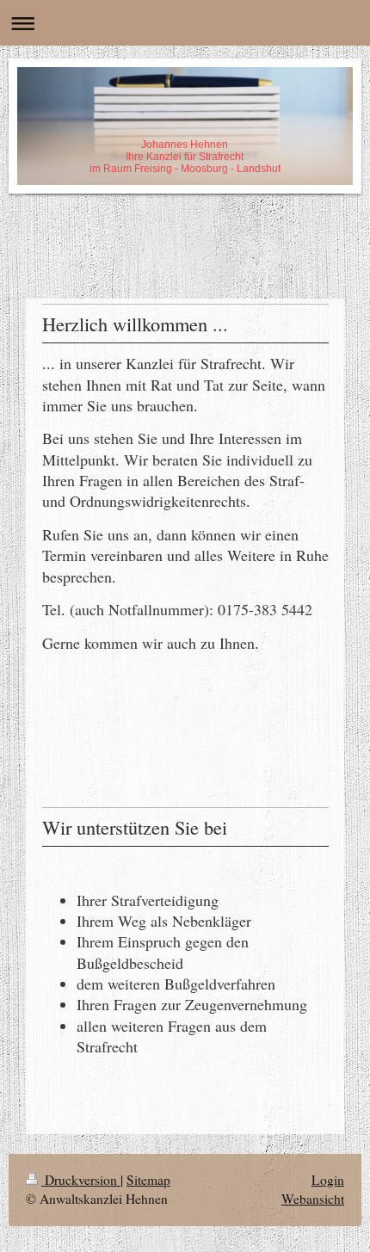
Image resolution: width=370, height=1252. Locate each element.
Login (327, 1179)
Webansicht (312, 1198)
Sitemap (148, 1179)
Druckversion (80, 1179)
